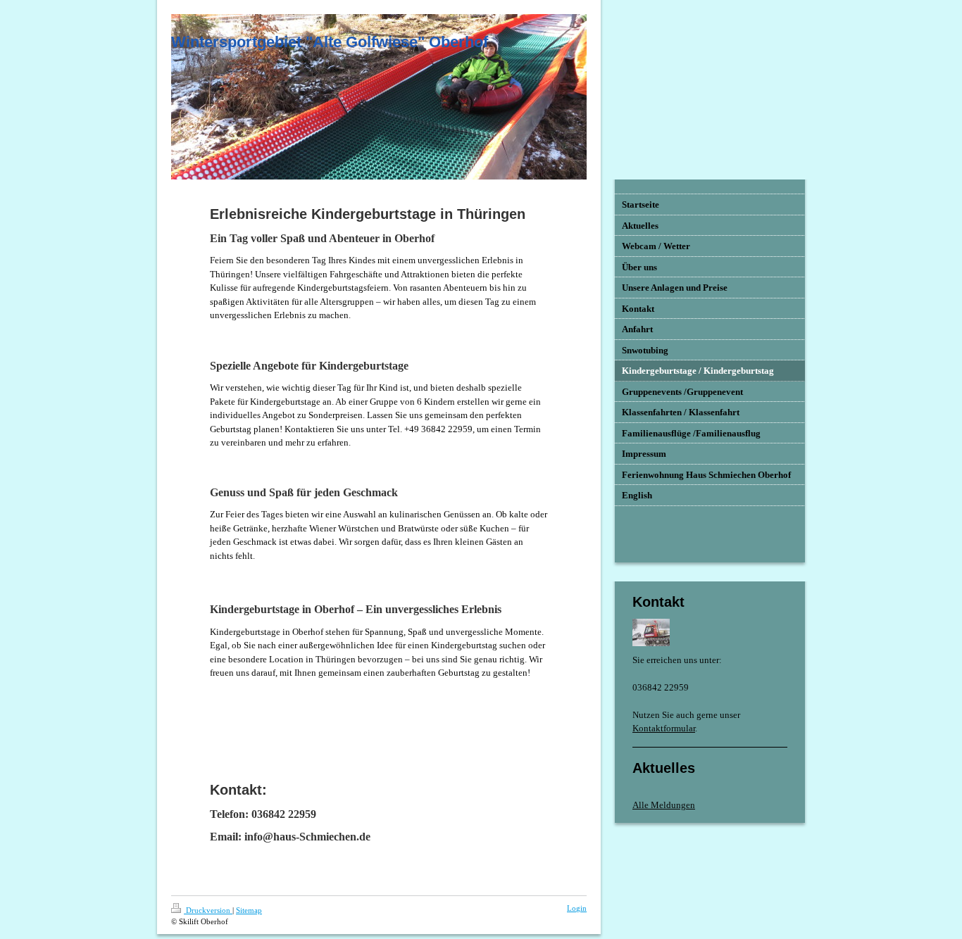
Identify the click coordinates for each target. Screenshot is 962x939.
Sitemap (249, 910)
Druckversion (208, 910)
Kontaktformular (663, 728)
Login (577, 908)
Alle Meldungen (663, 805)
